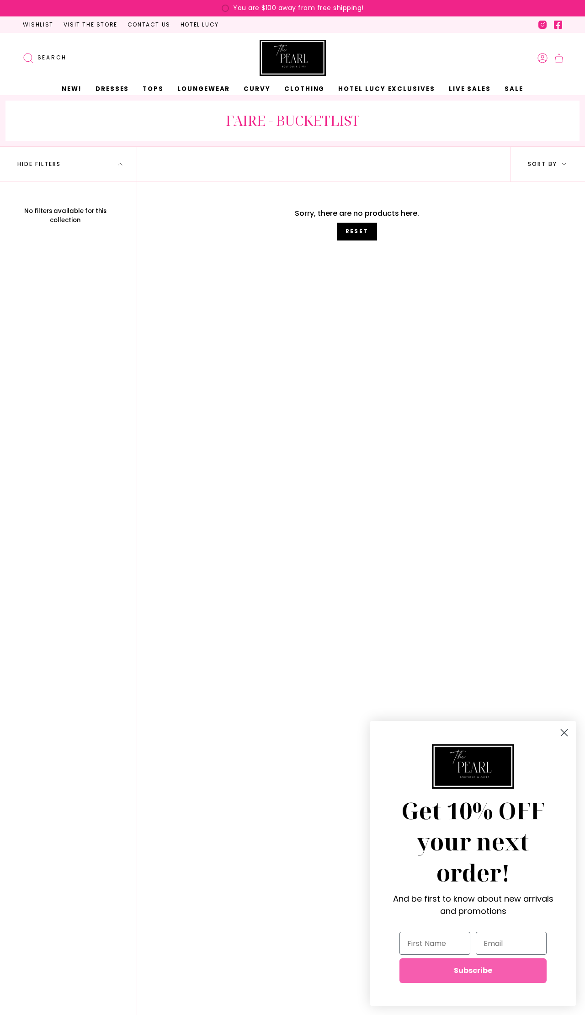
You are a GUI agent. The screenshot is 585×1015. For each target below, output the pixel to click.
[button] (112, 89)
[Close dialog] (564, 733)
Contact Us (149, 24)
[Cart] (559, 58)
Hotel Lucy (200, 24)
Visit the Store (90, 24)
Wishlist (38, 24)
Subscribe (473, 970)
